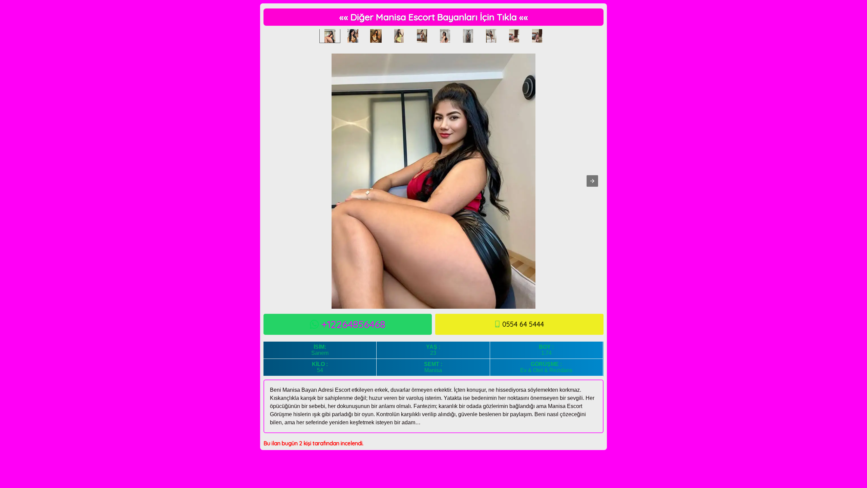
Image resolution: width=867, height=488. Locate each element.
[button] (592, 181)
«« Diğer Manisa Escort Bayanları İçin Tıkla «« (433, 17)
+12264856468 (353, 324)
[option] (330, 36)
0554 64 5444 (523, 324)
